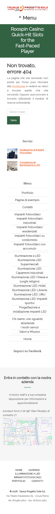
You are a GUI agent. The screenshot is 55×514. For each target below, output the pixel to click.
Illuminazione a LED (27, 255)
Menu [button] (30, 18)
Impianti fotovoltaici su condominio (30, 238)
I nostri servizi (30, 327)
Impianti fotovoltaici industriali (30, 220)
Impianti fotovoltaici (28, 214)
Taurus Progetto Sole (27, 8)
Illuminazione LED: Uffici (29, 294)
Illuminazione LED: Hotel (30, 285)
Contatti (27, 207)
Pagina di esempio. (27, 200)
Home (28, 339)
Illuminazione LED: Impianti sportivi (29, 301)
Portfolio (27, 193)
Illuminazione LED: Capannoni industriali (29, 270)
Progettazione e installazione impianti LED (29, 309)
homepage (18, 86)
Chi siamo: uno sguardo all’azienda (27, 321)
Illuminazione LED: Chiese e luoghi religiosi (30, 279)
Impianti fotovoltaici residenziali (30, 229)
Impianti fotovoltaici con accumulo (29, 246)
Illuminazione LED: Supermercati (30, 262)
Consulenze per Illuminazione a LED (30, 163)
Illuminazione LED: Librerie (29, 290)
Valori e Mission (29, 331)
